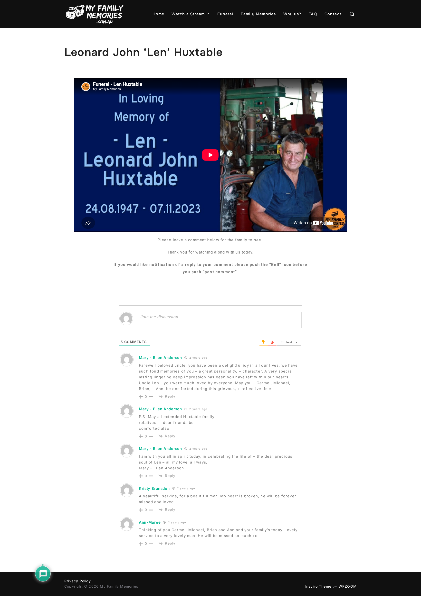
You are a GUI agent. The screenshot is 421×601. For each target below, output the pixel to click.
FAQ (312, 14)
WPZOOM (348, 586)
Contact (333, 14)
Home (158, 14)
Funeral (225, 14)
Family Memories (258, 14)
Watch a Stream (188, 14)
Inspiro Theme (318, 586)
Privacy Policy (77, 581)
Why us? (292, 14)
